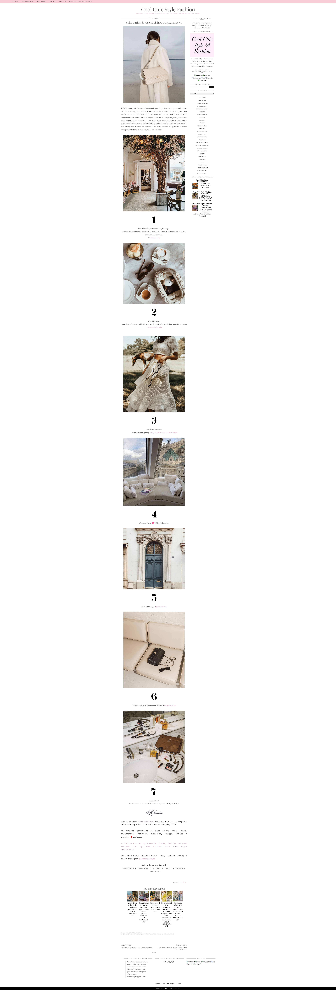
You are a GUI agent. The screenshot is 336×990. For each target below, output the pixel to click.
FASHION (51, 1)
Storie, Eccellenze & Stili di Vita (80, 1)
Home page (5, 1)
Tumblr (168, 868)
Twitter (156, 868)
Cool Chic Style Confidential (202, 181)
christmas (202, 139)
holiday (202, 153)
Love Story (202, 120)
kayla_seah (156, 433)
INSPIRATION (40, 1)
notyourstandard (170, 433)
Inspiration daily (148, 934)
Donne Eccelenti (202, 106)
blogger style (202, 137)
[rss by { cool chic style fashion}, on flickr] (203, 78)
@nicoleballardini (155, 327)
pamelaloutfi (161, 607)
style (172, 934)
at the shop (202, 134)
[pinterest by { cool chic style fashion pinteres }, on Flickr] (198, 76)
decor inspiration (202, 142)
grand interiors (202, 148)
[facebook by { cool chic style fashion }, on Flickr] (202, 80)
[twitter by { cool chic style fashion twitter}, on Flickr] (206, 76)
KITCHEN (14, 1)
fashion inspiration (202, 145)
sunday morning (202, 170)
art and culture (202, 131)
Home (154, 952)
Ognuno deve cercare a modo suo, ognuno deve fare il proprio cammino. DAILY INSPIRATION (144, 912)
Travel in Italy (202, 125)
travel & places (202, 173)
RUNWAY (202, 123)
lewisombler (155, 238)
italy (202, 162)
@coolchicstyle (147, 859)
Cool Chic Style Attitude (202, 204)
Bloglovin (128, 868)
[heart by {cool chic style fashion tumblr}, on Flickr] (209, 78)
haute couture (202, 151)
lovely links (165, 934)
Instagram (142, 868)
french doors (130, 934)
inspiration (138, 934)
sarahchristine (170, 705)
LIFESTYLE (62, 1)
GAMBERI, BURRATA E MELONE (206, 186)
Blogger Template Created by (168, 988)
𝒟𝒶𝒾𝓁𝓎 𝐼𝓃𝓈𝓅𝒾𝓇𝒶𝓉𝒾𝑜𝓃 (145, 822)
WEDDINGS (202, 128)
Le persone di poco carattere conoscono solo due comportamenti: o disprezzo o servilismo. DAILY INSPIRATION (166, 914)
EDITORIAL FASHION (202, 109)
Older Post (172, 947)
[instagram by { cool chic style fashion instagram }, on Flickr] (196, 78)
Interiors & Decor (28, 1)
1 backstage (202, 100)
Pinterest (155, 872)
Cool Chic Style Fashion (168, 9)
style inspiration (202, 167)
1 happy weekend (202, 103)
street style (202, 165)
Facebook (180, 868)
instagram (157, 934)
